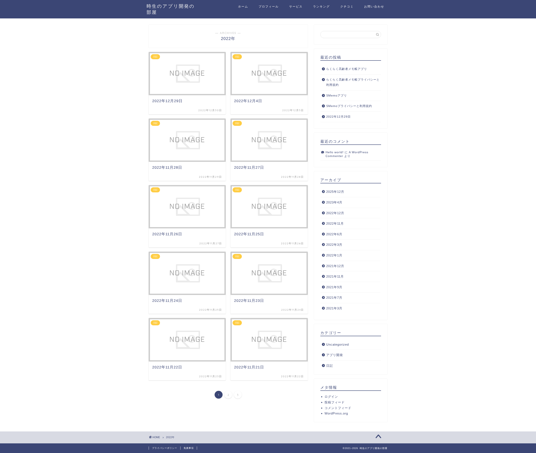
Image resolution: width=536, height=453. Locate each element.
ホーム (243, 6)
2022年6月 (334, 234)
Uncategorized (337, 344)
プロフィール (269, 6)
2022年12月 (335, 213)
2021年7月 (334, 297)
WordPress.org (336, 413)
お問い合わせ (374, 6)
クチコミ (347, 6)
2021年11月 (335, 276)
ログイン (331, 396)
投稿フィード (335, 402)
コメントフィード (338, 408)
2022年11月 (335, 223)
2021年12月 (335, 266)
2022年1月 (334, 255)
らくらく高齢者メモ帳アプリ (346, 69)
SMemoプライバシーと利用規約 (349, 106)
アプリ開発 (334, 355)
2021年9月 (334, 287)
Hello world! (335, 152)
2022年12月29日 (338, 116)
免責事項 (189, 448)
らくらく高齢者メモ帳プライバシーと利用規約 (353, 82)
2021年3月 (334, 308)
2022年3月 (334, 244)
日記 (329, 365)
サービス (296, 6)
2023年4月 (334, 202)
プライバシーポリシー (164, 448)
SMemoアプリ (336, 95)
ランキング (321, 6)
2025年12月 (335, 191)
